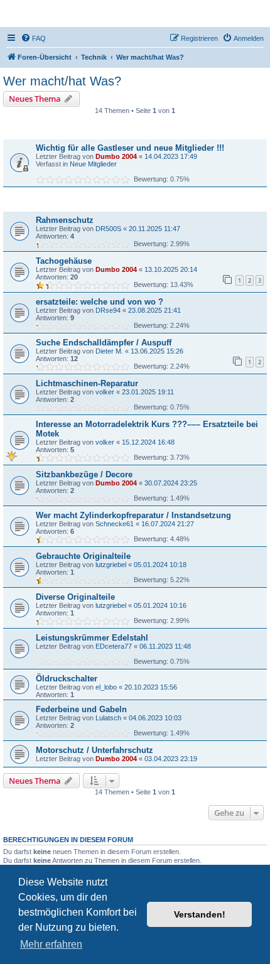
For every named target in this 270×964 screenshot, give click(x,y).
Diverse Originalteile (75, 597)
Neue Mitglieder (93, 164)
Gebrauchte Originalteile (83, 556)
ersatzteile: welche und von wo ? (99, 301)
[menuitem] (33, 38)
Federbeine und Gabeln (81, 709)
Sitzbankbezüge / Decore (84, 474)
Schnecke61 (114, 524)
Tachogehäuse (64, 261)
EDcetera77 (113, 646)
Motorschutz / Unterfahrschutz (94, 750)
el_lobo (106, 687)
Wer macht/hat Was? (62, 81)
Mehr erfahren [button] (51, 944)
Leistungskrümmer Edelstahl (92, 637)
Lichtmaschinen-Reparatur (87, 383)
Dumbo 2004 (116, 156)
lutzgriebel (110, 564)
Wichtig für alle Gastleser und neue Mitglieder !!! (130, 148)
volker (104, 392)
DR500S (108, 228)
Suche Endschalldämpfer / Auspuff (103, 342)
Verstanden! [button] (199, 914)
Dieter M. (109, 351)
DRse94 (108, 310)
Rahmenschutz (65, 220)
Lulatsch (108, 718)
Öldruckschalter (66, 678)
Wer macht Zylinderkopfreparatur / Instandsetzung (133, 515)
